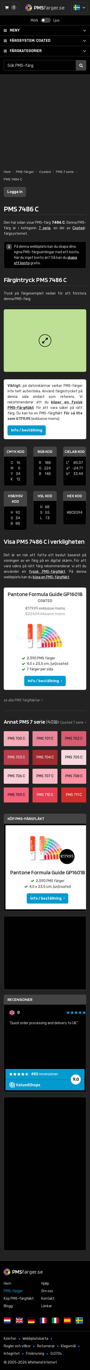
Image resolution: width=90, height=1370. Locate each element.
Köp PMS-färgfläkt (26, 818)
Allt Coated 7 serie (69, 722)
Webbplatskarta (35, 1338)
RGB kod (45, 451)
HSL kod (45, 495)
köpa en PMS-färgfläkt (51, 577)
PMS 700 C (16, 738)
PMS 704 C (45, 757)
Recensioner (20, 999)
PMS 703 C (16, 757)
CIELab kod (74, 451)
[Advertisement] (45, 119)
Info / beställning (26, 430)
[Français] (43, 1320)
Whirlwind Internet (42, 1362)
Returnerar (46, 1346)
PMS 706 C (16, 776)
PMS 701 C (45, 738)
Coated (30, 41)
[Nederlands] (7, 1320)
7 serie (44, 228)
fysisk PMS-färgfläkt (47, 572)
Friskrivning (35, 1353)
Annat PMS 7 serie (30, 721)
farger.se (27, 1271)
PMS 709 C (16, 795)
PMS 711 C (74, 795)
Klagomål (68, 1346)
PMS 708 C (73, 776)
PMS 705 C (73, 757)
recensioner (44, 1074)
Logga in (14, 192)
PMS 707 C (45, 776)
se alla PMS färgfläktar (22, 700)
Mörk (34, 20)
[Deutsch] (31, 1320)
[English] (19, 1320)
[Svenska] (79, 7)
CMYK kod (15, 451)
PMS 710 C (45, 795)
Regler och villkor (17, 1346)
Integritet (12, 1353)
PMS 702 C (73, 738)
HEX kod (74, 495)
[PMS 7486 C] (45, 340)
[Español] (67, 1320)
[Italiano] (55, 1320)
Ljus (56, 20)
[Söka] (81, 65)
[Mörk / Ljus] (46, 20)
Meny (15, 30)
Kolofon (10, 1338)
